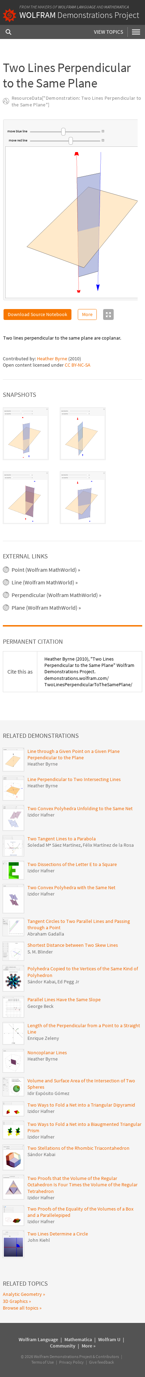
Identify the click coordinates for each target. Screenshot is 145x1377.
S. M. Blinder (40, 952)
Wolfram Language (77, 6)
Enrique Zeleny (43, 1038)
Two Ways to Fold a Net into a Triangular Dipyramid (81, 1105)
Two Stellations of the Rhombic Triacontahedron (78, 1148)
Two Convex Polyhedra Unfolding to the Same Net (80, 808)
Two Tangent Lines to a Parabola (61, 838)
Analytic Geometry (22, 1294)
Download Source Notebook (37, 314)
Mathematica (116, 6)
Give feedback (101, 1362)
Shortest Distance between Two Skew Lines (72, 945)
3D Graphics (15, 1301)
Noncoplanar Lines (47, 1052)
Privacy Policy (71, 1362)
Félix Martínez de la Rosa (108, 845)
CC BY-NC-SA (77, 365)
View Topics (108, 31)
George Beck (40, 1006)
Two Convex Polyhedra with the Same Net (71, 887)
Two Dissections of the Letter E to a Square (72, 864)
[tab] (26, 433)
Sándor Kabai (41, 981)
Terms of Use (42, 1362)
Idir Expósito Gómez (48, 1093)
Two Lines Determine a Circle (57, 1234)
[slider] (65, 132)
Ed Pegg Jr (68, 981)
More (87, 314)
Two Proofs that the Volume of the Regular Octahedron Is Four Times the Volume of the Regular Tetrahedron (82, 1184)
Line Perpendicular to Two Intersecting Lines (74, 779)
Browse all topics (20, 1308)
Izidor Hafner (41, 815)
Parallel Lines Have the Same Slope (64, 999)
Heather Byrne (52, 358)
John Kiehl (38, 1240)
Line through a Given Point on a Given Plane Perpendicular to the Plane (73, 754)
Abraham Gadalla (45, 934)
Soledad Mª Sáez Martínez (54, 845)
